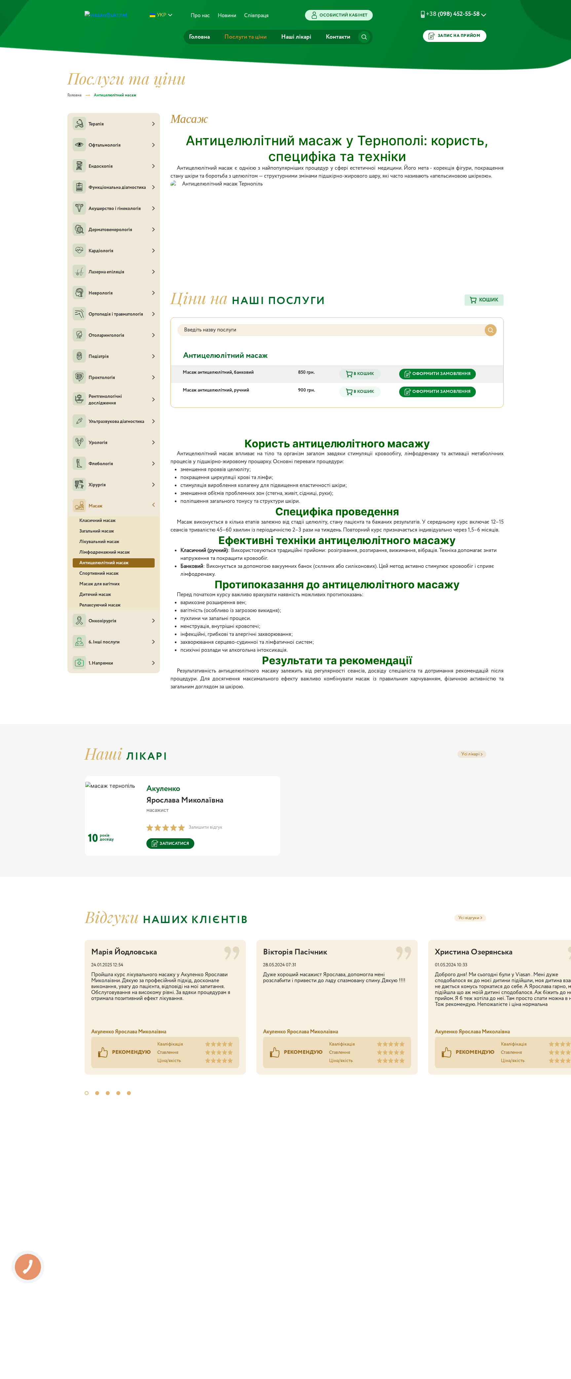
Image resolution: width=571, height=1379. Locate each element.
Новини (227, 15)
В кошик (363, 374)
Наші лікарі (296, 37)
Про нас (200, 15)
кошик (488, 300)
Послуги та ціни (245, 37)
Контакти (338, 37)
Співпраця (256, 15)
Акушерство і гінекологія (115, 208)
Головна (199, 37)
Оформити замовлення (441, 374)
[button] (445, 14)
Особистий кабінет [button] (343, 15)
